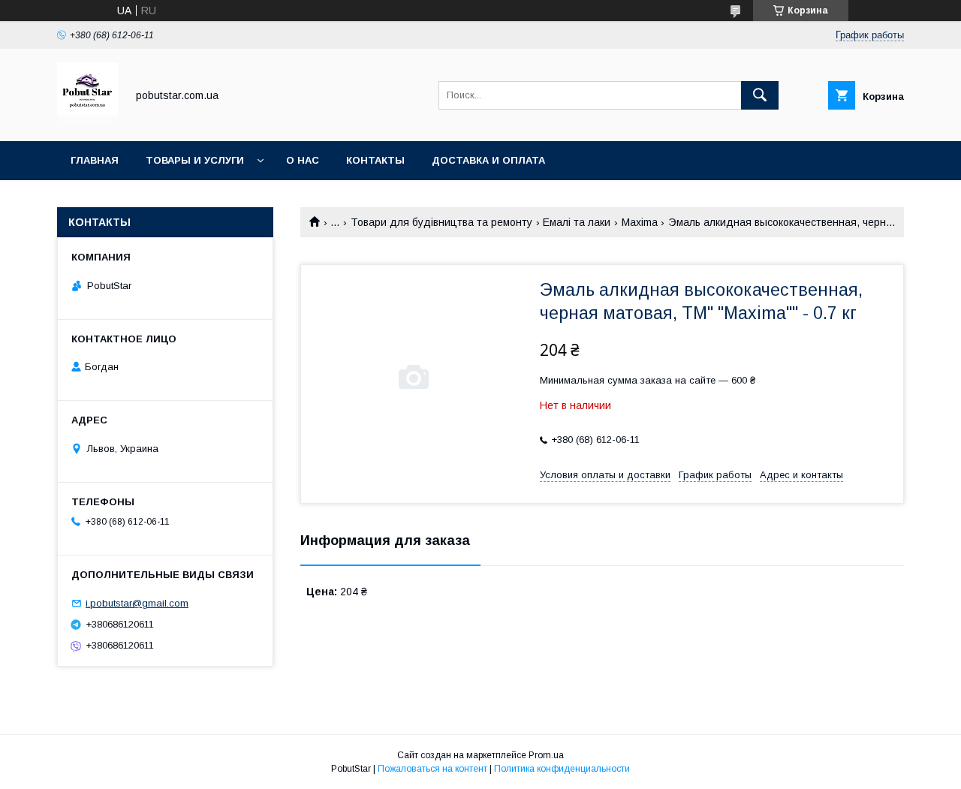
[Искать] (760, 95)
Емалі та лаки (576, 222)
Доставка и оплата (488, 160)
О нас (302, 160)
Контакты (375, 160)
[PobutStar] (87, 122)
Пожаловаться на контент (432, 768)
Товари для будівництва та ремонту (441, 222)
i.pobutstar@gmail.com (137, 603)
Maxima (640, 222)
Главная (95, 160)
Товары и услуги (195, 160)
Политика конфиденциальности (562, 768)
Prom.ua (546, 755)
